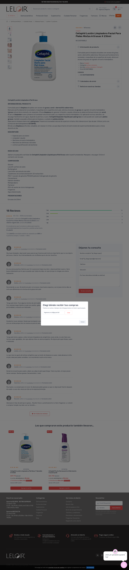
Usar (68, 313)
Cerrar (83, 322)
